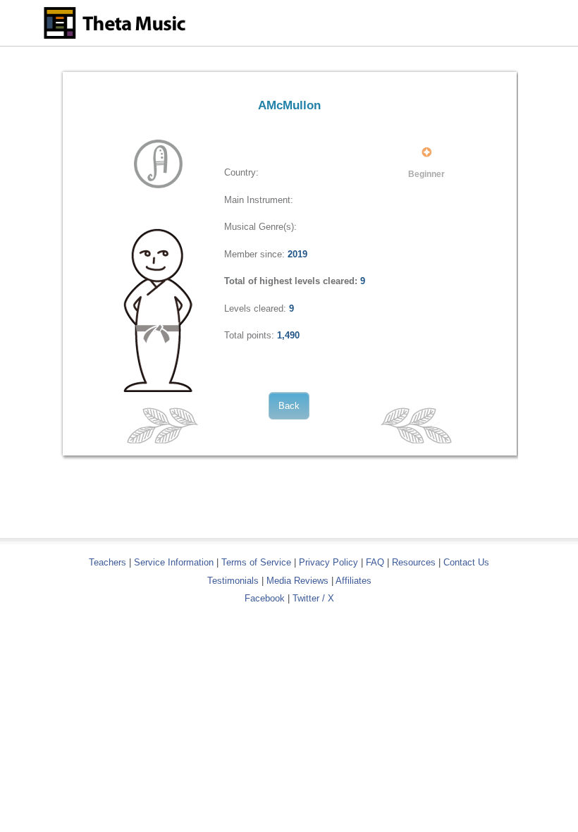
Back (289, 405)
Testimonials (233, 580)
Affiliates (353, 580)
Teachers (109, 562)
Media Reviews (297, 580)
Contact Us (466, 562)
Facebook (265, 598)
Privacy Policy (328, 562)
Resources (414, 562)
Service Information (174, 562)
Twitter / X (313, 598)
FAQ (375, 562)
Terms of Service (256, 562)
